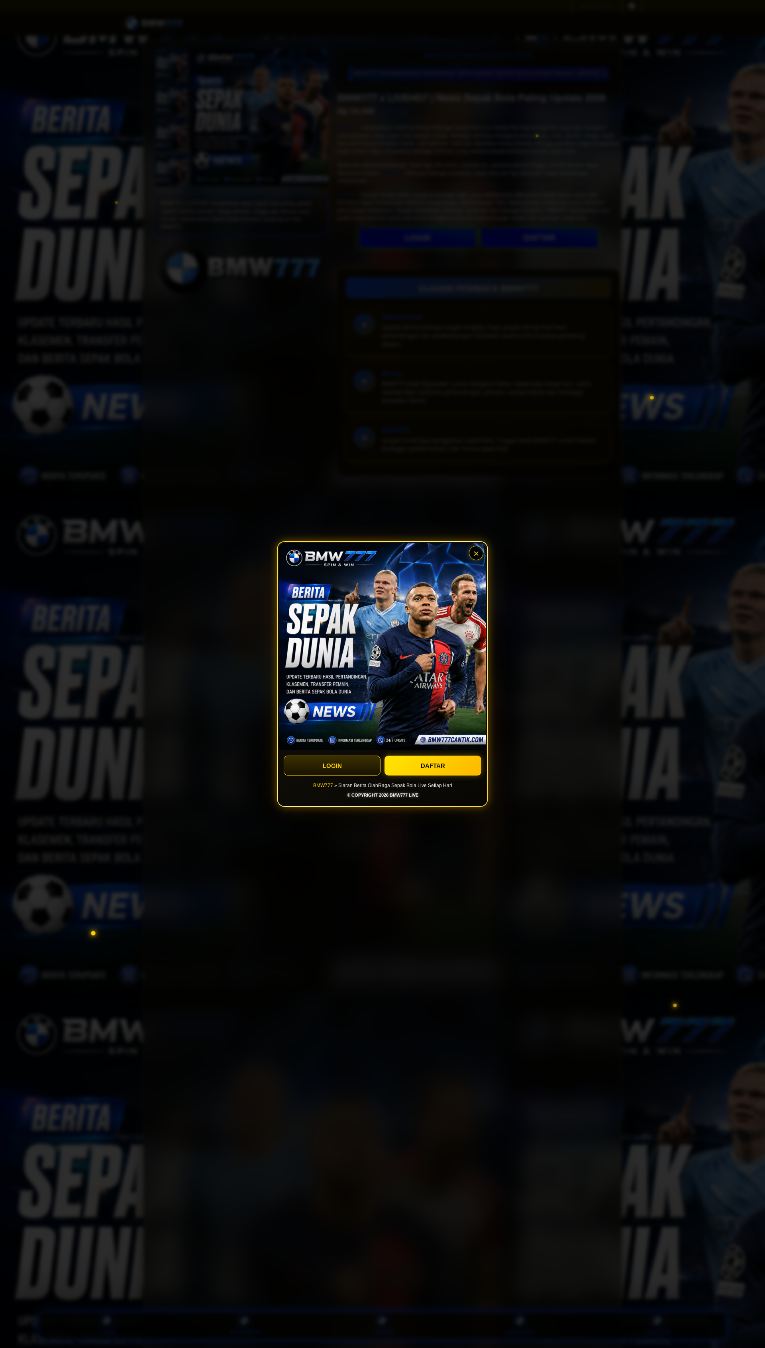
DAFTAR (433, 765)
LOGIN (332, 765)
